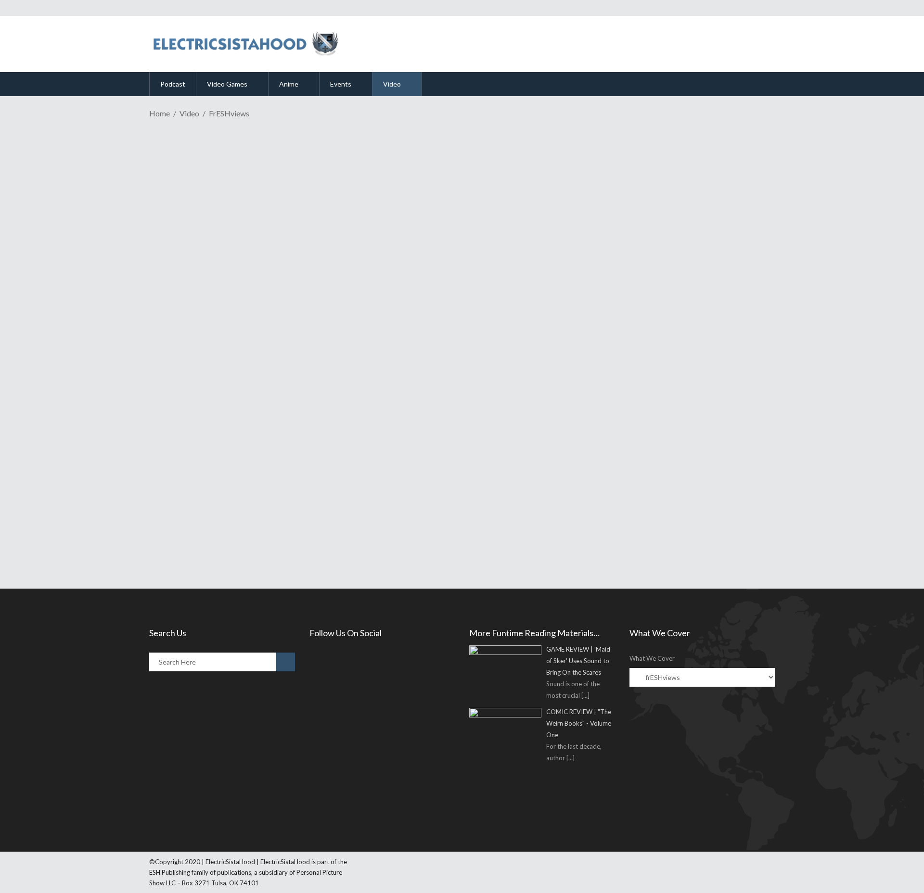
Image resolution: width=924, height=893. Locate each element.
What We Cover (652, 658)
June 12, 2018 (190, 255)
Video (189, 113)
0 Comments (226, 303)
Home (159, 113)
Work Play (308, 489)
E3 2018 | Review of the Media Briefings (275, 237)
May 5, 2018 (188, 473)
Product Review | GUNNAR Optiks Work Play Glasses (309, 455)
